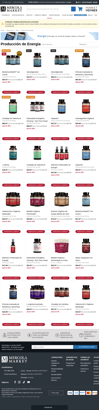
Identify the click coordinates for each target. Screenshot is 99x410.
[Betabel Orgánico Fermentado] (37, 211)
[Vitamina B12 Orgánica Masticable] (13, 211)
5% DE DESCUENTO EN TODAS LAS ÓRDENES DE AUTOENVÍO (40, 335)
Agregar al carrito (11, 92)
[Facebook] (15, 382)
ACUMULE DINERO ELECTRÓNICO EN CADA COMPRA (13, 335)
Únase (95, 2)
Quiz (96, 15)
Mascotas (29, 15)
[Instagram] (19, 382)
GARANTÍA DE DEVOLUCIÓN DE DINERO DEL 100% (66, 335)
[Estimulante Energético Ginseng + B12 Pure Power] (37, 118)
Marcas (90, 15)
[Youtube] (28, 382)
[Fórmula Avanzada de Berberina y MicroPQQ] (86, 71)
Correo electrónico (10, 374)
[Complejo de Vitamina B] (13, 118)
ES (79, 2)
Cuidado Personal (54, 15)
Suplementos (6, 15)
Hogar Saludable (67, 15)
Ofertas (49, 18)
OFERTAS (48, 407)
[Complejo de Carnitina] (62, 304)
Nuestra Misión (56, 374)
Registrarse (87, 2)
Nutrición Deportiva (18, 15)
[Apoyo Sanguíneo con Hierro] (86, 257)
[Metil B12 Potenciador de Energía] (62, 164)
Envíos (96, 372)
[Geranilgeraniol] (37, 71)
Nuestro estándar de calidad (55, 363)
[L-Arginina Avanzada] (37, 304)
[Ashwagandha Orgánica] (86, 118)
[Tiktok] (24, 382)
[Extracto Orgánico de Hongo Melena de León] (62, 211)
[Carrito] (81, 8)
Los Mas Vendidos (80, 15)
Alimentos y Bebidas (40, 15)
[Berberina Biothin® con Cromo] (13, 71)
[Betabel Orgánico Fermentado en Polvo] (62, 257)
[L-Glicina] (13, 164)
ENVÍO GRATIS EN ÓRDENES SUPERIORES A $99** (90, 335)
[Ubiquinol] (62, 118)
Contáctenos (18, 2)
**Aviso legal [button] (55, 393)
